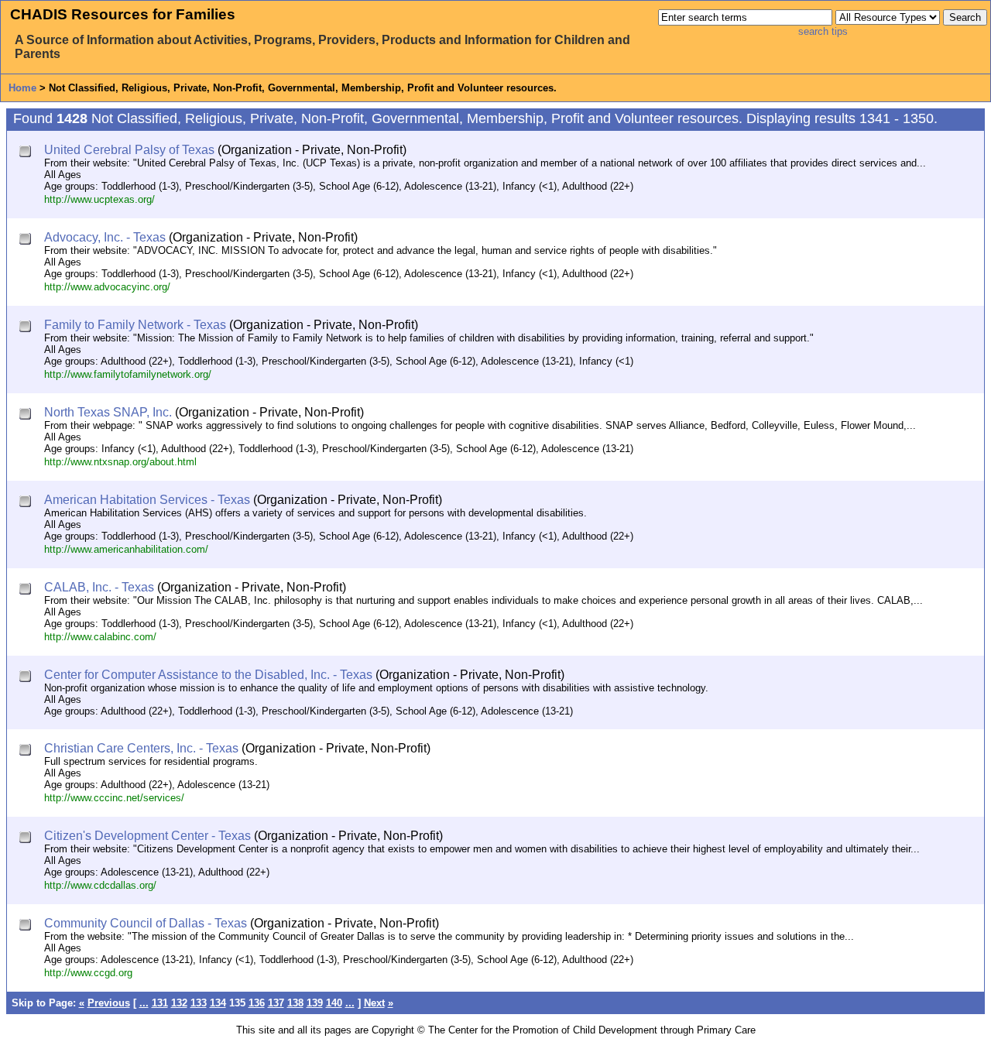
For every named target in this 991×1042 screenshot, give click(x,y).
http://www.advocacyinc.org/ (107, 287)
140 (334, 1003)
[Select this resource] (26, 152)
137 (276, 1003)
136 (257, 1003)
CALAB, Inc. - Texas (99, 587)
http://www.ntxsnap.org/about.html (120, 462)
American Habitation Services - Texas (147, 499)
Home (22, 88)
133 (198, 1003)
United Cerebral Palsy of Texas (129, 149)
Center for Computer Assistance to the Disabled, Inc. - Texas (208, 674)
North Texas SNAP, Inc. (108, 412)
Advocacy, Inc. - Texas (105, 237)
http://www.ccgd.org (88, 973)
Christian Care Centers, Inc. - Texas (141, 748)
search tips (823, 31)
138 (295, 1003)
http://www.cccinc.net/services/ (114, 798)
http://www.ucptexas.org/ (99, 199)
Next (374, 1003)
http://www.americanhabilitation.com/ (126, 549)
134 (218, 1003)
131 (160, 1003)
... (144, 1003)
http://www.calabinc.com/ (100, 637)
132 (179, 1003)
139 (315, 1003)
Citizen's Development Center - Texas (147, 835)
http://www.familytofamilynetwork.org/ (127, 374)
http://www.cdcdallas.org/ (100, 885)
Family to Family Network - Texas (135, 324)
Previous (108, 1003)
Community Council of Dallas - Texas (145, 923)
